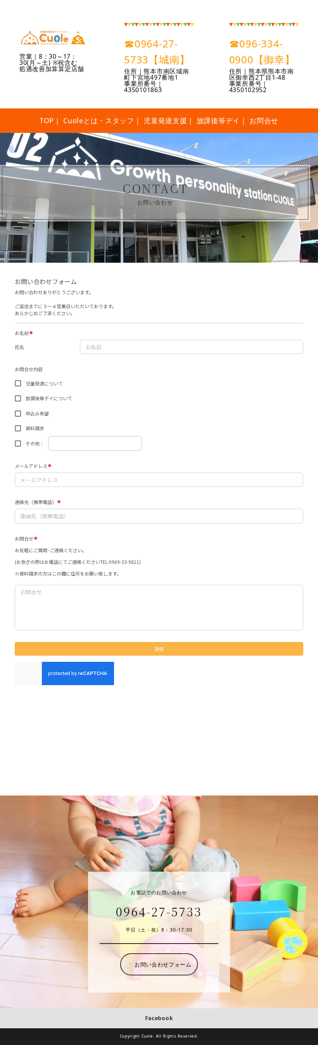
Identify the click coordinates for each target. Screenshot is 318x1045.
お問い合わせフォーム (163, 964)
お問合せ (263, 120)
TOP (47, 120)
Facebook (159, 1018)
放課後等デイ (218, 120)
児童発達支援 (165, 120)
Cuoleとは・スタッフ (98, 120)
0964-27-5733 (159, 911)
